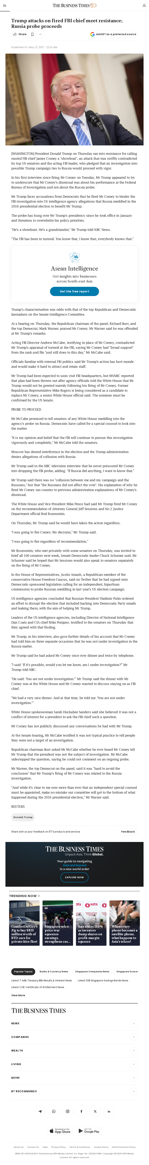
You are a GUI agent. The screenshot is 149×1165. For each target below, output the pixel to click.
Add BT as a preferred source (116, 34)
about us (19, 1147)
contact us (33, 1147)
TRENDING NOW (23, 896)
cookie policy (101, 1147)
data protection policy (124, 1147)
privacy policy (58, 1147)
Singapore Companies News (92, 971)
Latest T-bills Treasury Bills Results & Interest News (41, 980)
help (45, 1147)
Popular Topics (23, 971)
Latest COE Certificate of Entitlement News (37, 987)
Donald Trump (23, 817)
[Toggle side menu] (4, 5)
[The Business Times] (71, 5)
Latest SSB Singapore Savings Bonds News (103, 980)
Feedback (128, 831)
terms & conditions (79, 1147)
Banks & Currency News (54, 971)
